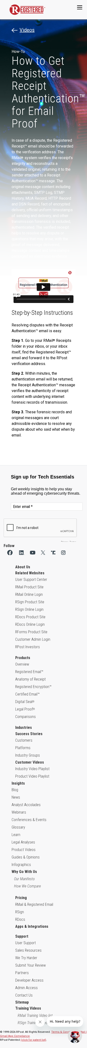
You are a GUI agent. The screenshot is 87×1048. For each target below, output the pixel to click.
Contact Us (24, 995)
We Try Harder (26, 958)
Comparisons (25, 716)
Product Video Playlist (32, 776)
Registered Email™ (29, 671)
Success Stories (29, 733)
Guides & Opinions (26, 857)
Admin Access (26, 987)
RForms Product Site (31, 632)
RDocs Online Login (30, 624)
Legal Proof (25, 709)
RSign (19, 912)
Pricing (21, 897)
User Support (25, 943)
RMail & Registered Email (34, 904)
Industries (23, 727)
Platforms (22, 748)
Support (21, 936)
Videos (27, 30)
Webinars (19, 812)
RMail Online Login (29, 594)
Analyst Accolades (26, 804)
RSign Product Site (29, 602)
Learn (16, 834)
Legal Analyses (23, 842)
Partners (22, 973)
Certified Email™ (27, 694)
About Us (22, 567)
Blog (15, 790)
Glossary (18, 827)
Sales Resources (28, 950)
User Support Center (31, 579)
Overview (22, 664)
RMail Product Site (29, 587)
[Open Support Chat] (75, 1036)
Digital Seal (24, 701)
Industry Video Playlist (32, 769)
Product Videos (24, 849)
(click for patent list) (33, 1039)
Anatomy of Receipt (30, 679)
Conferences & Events (29, 819)
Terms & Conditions (64, 1032)
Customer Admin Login (32, 639)
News (16, 797)
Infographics (21, 864)
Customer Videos (29, 762)
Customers (23, 740)
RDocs (20, 919)
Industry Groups (27, 755)
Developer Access (29, 980)
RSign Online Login (29, 609)
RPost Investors (27, 647)
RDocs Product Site (30, 617)
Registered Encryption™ (33, 686)
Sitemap (22, 1002)
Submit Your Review (30, 965)
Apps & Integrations (31, 926)
